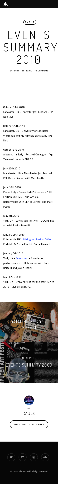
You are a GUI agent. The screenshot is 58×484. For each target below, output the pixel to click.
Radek (16, 71)
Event (30, 22)
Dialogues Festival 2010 (37, 239)
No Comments (41, 71)
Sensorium (22, 258)
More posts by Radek (29, 424)
